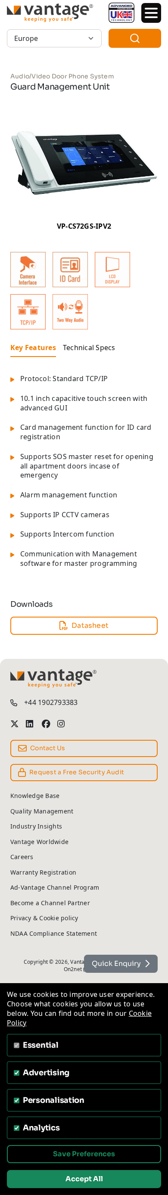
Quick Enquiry (116, 963)
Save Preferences (84, 1153)
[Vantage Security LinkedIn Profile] (30, 723)
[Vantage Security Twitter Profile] (14, 723)
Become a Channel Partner (50, 903)
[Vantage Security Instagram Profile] (61, 723)
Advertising (46, 1072)
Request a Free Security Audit (76, 772)
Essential (41, 1045)
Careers (22, 857)
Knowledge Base (34, 795)
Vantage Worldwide (39, 842)
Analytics (41, 1128)
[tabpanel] (84, 476)
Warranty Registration (43, 872)
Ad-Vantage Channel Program (54, 887)
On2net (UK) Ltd (83, 969)
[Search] (135, 38)
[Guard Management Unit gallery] (84, 162)
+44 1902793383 (51, 702)
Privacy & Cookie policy (44, 918)
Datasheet (90, 625)
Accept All (84, 1178)
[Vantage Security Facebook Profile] (46, 723)
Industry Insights (36, 826)
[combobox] (135, 38)
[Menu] (151, 13)
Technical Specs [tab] (89, 347)
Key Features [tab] (33, 347)
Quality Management (41, 811)
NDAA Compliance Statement (53, 933)
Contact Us (47, 748)
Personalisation (53, 1100)
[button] (28, 269)
